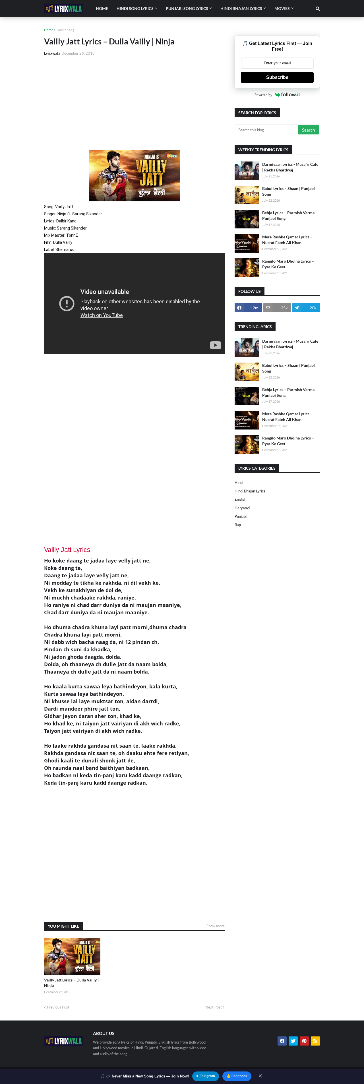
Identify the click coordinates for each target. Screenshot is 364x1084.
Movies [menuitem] (282, 8)
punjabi (241, 516)
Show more (215, 926)
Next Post (213, 1007)
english (240, 499)
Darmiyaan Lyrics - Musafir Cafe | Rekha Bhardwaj (290, 167)
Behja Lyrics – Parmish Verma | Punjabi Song (289, 215)
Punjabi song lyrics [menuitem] (187, 8)
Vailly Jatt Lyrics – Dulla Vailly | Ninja (71, 982)
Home (48, 30)
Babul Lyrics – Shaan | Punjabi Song (288, 191)
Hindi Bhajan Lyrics (250, 491)
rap (238, 524)
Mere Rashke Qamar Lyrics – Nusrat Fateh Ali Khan (287, 239)
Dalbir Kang (65, 30)
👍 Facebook (236, 1076)
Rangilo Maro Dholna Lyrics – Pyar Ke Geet (288, 264)
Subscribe (277, 77)
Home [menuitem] (102, 8)
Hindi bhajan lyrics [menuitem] (241, 8)
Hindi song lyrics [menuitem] (135, 8)
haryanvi (242, 508)
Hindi (239, 482)
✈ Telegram (205, 1076)
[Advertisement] (134, 103)
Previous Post (58, 1007)
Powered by (263, 95)
